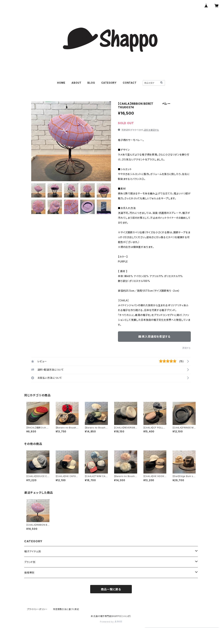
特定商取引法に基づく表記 (66, 609)
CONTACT (129, 82)
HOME (61, 82)
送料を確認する (151, 130)
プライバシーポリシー (37, 609)
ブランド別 (30, 561)
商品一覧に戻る (111, 589)
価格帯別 (29, 572)
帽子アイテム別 (32, 551)
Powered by (107, 621)
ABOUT (76, 82)
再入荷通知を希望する (156, 336)
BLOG (91, 82)
